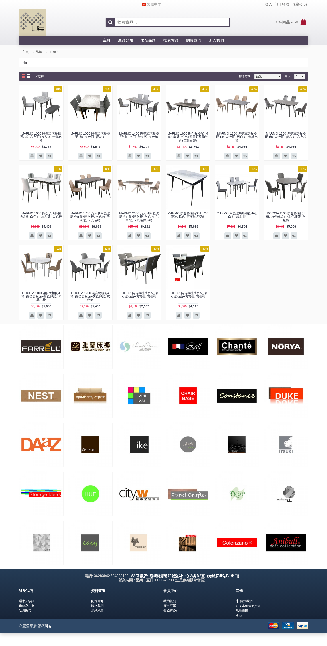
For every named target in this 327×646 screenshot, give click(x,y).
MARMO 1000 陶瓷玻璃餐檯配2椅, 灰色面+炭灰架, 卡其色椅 (41, 137)
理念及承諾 (26, 601)
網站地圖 (97, 610)
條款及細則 (26, 605)
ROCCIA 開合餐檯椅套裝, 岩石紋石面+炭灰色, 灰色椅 (139, 294)
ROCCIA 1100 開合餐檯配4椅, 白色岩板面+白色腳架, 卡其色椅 (41, 296)
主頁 (239, 615)
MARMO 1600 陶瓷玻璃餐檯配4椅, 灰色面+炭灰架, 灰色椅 (286, 135)
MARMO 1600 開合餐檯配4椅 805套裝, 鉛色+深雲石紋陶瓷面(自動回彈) (188, 137)
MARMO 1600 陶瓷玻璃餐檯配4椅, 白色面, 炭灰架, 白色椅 (41, 214)
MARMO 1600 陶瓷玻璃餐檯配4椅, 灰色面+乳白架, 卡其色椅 (237, 137)
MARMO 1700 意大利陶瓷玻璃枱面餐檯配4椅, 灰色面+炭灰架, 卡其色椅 (90, 216)
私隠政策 (25, 610)
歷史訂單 (170, 605)
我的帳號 (170, 601)
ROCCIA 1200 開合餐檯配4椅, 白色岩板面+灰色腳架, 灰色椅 (90, 296)
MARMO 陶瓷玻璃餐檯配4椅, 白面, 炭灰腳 (237, 214)
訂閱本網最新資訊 (248, 606)
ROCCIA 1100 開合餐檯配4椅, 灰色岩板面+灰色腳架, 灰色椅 (286, 216)
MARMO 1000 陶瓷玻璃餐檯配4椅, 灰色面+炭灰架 (90, 135)
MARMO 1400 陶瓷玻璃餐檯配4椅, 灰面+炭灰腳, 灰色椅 (139, 135)
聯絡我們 (97, 605)
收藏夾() (170, 610)
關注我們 (246, 601)
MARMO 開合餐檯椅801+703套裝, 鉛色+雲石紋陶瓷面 (188, 214)
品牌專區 (242, 611)
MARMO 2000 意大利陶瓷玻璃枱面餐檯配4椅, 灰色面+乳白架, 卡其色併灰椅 (139, 216)
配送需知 (97, 601)
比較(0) (39, 76)
